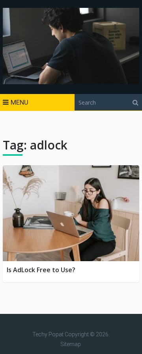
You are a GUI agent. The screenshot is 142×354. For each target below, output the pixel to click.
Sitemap (70, 344)
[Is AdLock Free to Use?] (71, 213)
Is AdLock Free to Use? (41, 270)
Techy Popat (48, 334)
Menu (19, 102)
